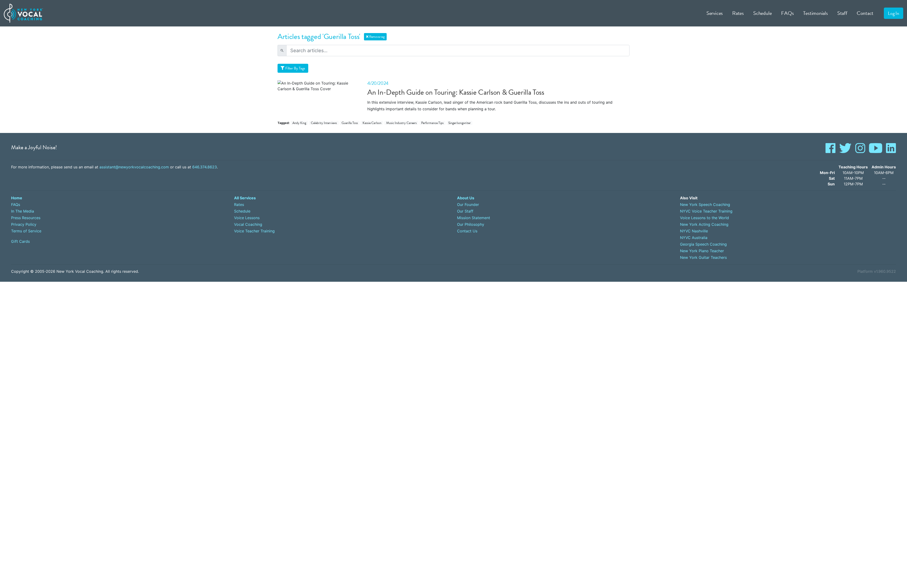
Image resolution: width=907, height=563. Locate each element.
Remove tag (376, 36)
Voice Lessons (247, 217)
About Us (465, 198)
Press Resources (25, 217)
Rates (738, 13)
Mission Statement (473, 217)
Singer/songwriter (459, 123)
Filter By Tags (294, 68)
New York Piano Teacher (702, 250)
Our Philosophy (470, 224)
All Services (245, 198)
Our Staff (465, 211)
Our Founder (468, 204)
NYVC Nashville (694, 231)
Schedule (762, 13)
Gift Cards (20, 241)
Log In (893, 13)
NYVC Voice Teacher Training (706, 211)
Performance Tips (432, 123)
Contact (865, 13)
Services (714, 13)
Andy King (299, 123)
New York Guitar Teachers (703, 257)
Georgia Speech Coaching (703, 244)
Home (16, 198)
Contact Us (467, 231)
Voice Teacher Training (254, 231)
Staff (842, 13)
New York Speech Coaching (705, 204)
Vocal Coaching (248, 224)
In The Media (22, 211)
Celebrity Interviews (324, 123)
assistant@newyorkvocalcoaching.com (134, 167)
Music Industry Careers (401, 123)
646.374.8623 (204, 167)
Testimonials (815, 13)
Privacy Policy (23, 224)
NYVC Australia (693, 237)
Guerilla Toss (350, 123)
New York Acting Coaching (704, 224)
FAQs (787, 13)
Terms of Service (26, 231)
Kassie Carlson (372, 123)
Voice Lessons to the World (704, 217)
